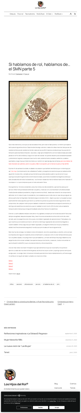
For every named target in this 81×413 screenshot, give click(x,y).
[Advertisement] (40, 37)
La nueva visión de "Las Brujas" (17, 346)
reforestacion (28, 284)
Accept (57, 407)
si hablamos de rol (48, 284)
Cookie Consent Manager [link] (10, 395)
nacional (19, 284)
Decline (40, 407)
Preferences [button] (17, 403)
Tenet (6, 352)
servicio (38, 284)
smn (58, 284)
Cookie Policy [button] (53, 401)
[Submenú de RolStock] (62, 13)
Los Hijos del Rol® (40, 8)
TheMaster (19, 74)
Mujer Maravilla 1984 (13, 340)
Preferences (24, 407)
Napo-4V (18, 273)
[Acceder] (71, 14)
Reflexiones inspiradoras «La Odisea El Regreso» (26, 333)
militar (12, 284)
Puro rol (26, 74)
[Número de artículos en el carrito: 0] (75, 14)
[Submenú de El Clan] (52, 13)
